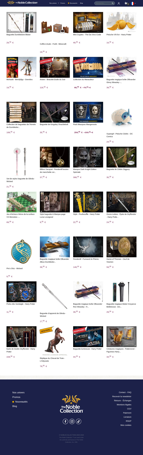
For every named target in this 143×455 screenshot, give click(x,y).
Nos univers (53, 3)
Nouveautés (73, 3)
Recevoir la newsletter (121, 396)
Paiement (127, 413)
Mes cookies (126, 425)
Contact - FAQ (125, 392)
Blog (81, 3)
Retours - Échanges (122, 400)
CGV (129, 409)
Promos (62, 3)
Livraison (127, 417)
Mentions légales (124, 405)
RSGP (128, 421)
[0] (126, 2)
